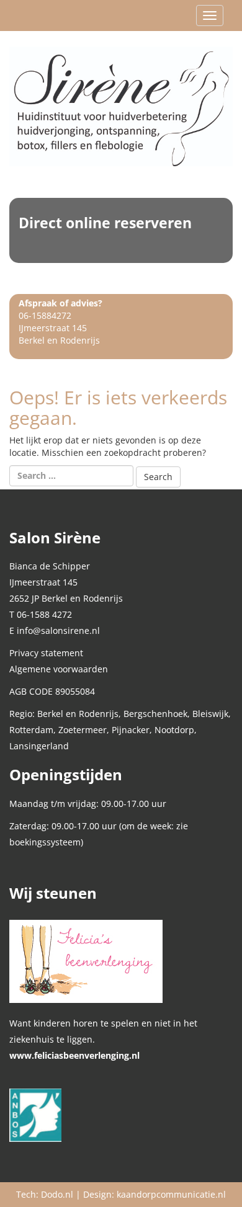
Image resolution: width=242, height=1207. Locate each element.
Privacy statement (46, 653)
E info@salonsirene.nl (54, 630)
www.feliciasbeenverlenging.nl (74, 1055)
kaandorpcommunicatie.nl (171, 1194)
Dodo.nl (57, 1194)
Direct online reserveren (105, 223)
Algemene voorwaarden (58, 669)
